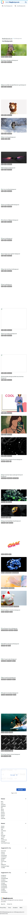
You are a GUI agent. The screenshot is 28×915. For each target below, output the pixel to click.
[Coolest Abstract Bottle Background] (14, 495)
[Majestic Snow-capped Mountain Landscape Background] (14, 446)
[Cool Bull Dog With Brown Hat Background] (14, 106)
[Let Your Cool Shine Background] (8, 189)
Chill (2, 829)
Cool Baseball (4, 886)
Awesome (3, 804)
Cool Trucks (3, 861)
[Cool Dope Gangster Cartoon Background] (10, 754)
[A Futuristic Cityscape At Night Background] (14, 424)
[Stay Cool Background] (6, 284)
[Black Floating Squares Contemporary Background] (14, 742)
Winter (2, 809)
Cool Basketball (4, 878)
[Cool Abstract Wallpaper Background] (9, 220)
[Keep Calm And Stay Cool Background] (9, 269)
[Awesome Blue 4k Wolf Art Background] (14, 564)
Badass (2, 827)
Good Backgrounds (21, 5)
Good (2, 803)
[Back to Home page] (2, 2)
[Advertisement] (14, 23)
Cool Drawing (4, 855)
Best (2, 801)
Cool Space (3, 890)
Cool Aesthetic (4, 892)
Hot (2, 863)
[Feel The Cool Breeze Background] (9, 333)
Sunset (2, 816)
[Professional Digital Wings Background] (14, 581)
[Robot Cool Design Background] (8, 137)
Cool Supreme (4, 887)
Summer (3, 813)
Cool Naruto (3, 875)
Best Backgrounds (8, 5)
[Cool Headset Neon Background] (14, 157)
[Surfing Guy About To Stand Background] (14, 722)
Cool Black (3, 858)
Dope (2, 833)
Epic (2, 807)
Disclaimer (15, 907)
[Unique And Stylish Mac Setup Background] (11, 520)
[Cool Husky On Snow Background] (14, 125)
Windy (2, 838)
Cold (2, 832)
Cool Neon (3, 880)
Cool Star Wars (4, 881)
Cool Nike (3, 867)
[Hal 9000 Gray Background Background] (10, 643)
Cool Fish (3, 853)
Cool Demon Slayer (5, 866)
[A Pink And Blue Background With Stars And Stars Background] (14, 377)
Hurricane (3, 835)
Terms (9, 907)
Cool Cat (3, 852)
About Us (3, 904)
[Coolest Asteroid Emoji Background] (14, 510)
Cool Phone (3, 877)
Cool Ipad (3, 883)
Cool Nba (3, 889)
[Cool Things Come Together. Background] (10, 253)
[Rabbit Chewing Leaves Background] (14, 49)
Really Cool (3, 864)
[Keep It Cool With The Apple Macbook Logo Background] (13, 84)
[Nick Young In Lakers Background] (8, 659)
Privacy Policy (3, 907)
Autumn (3, 812)
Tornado (3, 836)
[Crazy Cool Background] (6, 238)
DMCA (21, 907)
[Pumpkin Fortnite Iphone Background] (9, 692)
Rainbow (3, 815)
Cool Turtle (3, 850)
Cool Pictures (4, 839)
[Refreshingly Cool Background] (8, 167)
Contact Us (9, 904)
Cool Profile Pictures (5, 843)
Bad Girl (2, 860)
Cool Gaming (3, 884)
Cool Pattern (4, 856)
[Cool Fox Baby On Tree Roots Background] (10, 610)
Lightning (3, 818)
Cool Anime (3, 830)
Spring (2, 810)
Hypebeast (3, 806)
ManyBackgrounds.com (7, 38)
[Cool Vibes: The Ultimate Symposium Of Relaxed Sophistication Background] (14, 403)
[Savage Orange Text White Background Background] (14, 544)
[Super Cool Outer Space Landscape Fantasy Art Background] (14, 475)
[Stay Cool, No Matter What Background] (10, 204)
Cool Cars (3, 841)
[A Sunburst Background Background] (9, 60)
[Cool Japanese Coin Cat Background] (14, 598)
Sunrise (2, 826)
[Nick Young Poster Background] (8, 677)
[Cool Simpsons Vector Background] (9, 628)
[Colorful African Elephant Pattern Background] (11, 459)
